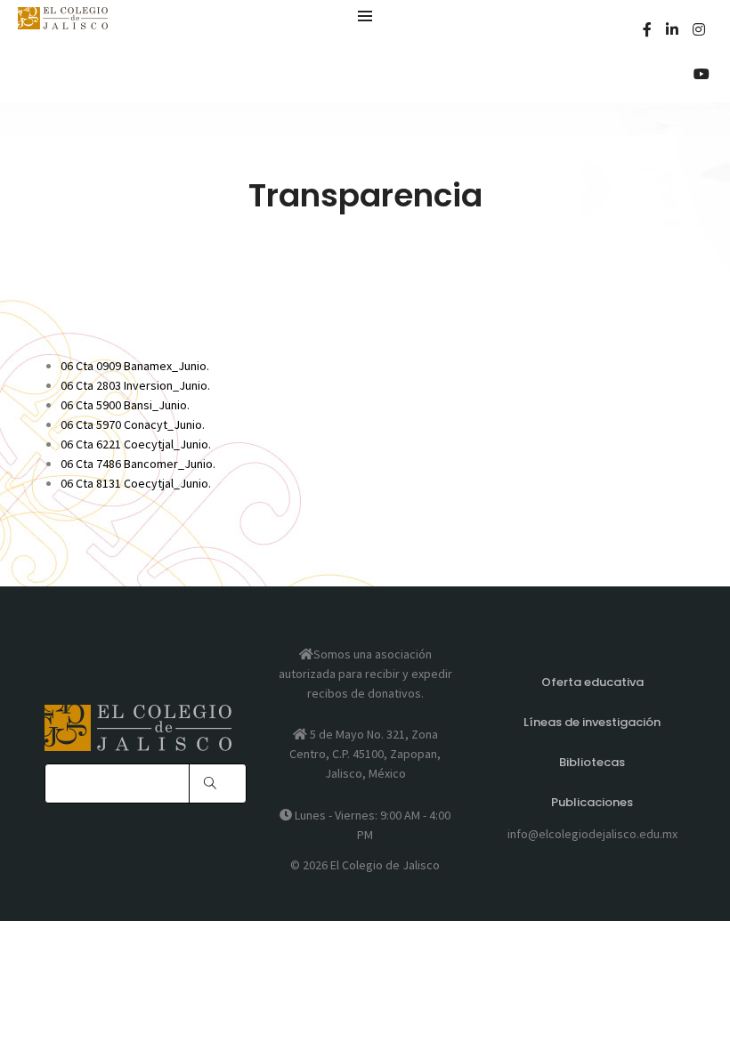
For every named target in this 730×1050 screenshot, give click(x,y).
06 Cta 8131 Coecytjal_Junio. (136, 483)
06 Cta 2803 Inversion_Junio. (135, 385)
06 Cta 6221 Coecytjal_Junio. (136, 444)
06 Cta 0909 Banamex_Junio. (135, 366)
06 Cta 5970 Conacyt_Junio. (133, 424)
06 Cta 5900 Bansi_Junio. (125, 405)
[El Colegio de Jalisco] (63, 21)
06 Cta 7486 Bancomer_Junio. (138, 464)
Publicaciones (592, 802)
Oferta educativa (592, 682)
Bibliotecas (592, 762)
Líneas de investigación (592, 722)
